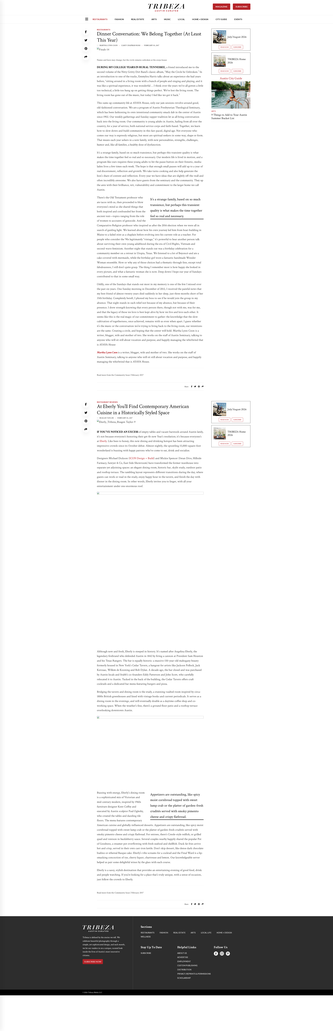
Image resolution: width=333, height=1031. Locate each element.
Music (167, 19)
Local (181, 19)
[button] (213, 95)
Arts (154, 19)
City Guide (221, 19)
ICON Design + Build (141, 458)
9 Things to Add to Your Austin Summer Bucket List (229, 116)
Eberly (103, 441)
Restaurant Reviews (107, 402)
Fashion (119, 19)
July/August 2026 (237, 37)
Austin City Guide (231, 78)
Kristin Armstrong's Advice (111, 920)
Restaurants (100, 19)
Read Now (224, 47)
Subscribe (237, 47)
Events (238, 19)
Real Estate (137, 19)
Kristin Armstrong (109, 936)
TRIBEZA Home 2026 (237, 60)
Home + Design (200, 19)
